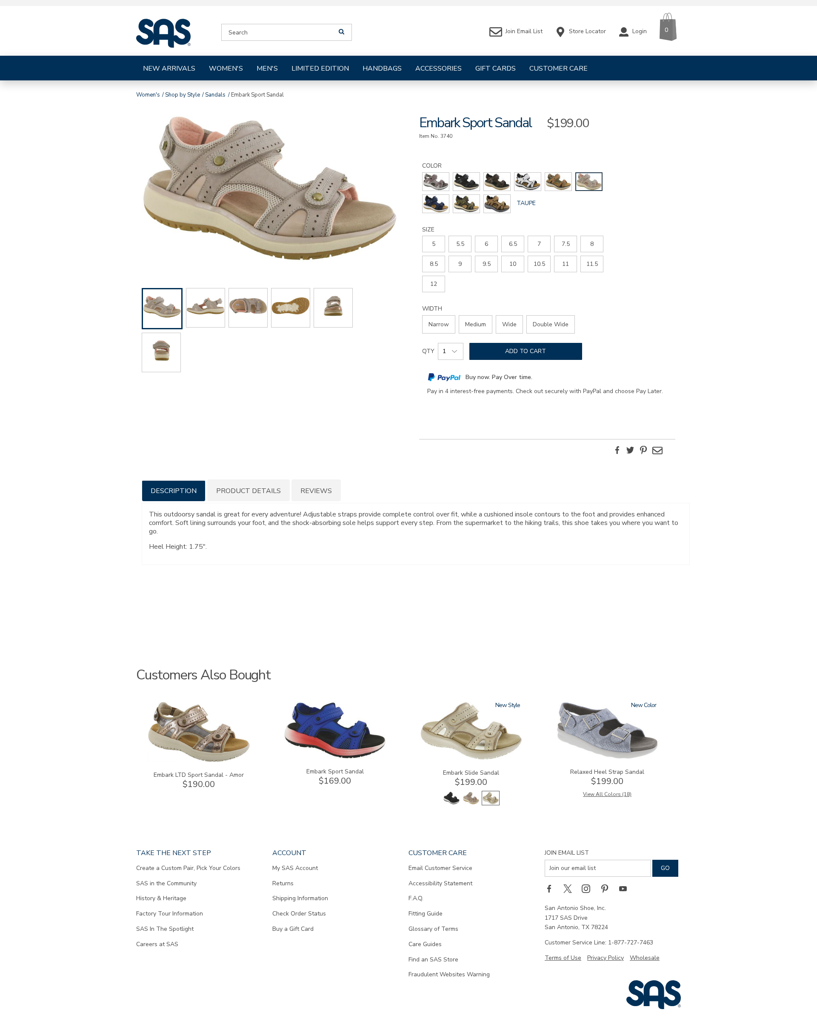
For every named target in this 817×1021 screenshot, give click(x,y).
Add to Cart (525, 351)
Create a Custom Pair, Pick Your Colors (188, 868)
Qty (428, 351)
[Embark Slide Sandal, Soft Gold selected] (491, 803)
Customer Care (558, 68)
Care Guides (425, 944)
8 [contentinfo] (592, 244)
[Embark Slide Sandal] (471, 758)
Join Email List (567, 853)
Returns (283, 883)
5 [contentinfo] (433, 244)
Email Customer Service (440, 868)
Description (174, 491)
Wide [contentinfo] (509, 324)
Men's (267, 68)
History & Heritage (161, 898)
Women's (226, 68)
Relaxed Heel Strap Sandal (607, 772)
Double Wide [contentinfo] (550, 324)
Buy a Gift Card (293, 929)
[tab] (174, 490)
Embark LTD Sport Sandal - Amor (199, 775)
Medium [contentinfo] (475, 324)
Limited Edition (320, 68)
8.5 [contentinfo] (434, 264)
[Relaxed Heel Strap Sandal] (607, 757)
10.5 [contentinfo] (539, 264)
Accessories (438, 68)
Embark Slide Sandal (471, 773)
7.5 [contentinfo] (566, 244)
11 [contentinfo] (565, 264)
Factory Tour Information (169, 914)
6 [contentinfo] (486, 244)
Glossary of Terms (433, 929)
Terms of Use (563, 958)
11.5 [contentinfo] (592, 264)
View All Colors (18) (607, 794)
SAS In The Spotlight (165, 929)
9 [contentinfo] (460, 264)
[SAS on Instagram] (589, 889)
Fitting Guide (425, 914)
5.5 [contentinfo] (460, 244)
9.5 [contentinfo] (487, 264)
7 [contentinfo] (539, 244)
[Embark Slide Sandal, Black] (451, 803)
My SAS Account (295, 868)
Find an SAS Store (433, 959)
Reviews (316, 491)
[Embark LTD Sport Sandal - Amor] (198, 760)
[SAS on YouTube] (626, 889)
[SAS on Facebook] (552, 889)
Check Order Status (299, 914)
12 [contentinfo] (433, 284)
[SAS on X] (570, 889)
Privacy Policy (605, 958)
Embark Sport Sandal (335, 771)
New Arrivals (169, 68)
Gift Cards (495, 68)
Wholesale (645, 958)
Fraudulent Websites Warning (449, 974)
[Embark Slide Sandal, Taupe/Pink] (471, 803)
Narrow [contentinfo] (438, 324)
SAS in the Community (166, 883)
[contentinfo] (435, 181)
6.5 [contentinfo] (513, 244)
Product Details (248, 491)
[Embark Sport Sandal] (334, 757)
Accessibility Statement (440, 883)
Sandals (215, 95)
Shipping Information (300, 898)
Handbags (382, 68)
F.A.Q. (415, 898)
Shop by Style (182, 95)
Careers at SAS (157, 944)
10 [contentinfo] (512, 264)
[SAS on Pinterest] (607, 889)
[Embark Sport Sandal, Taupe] (270, 189)
